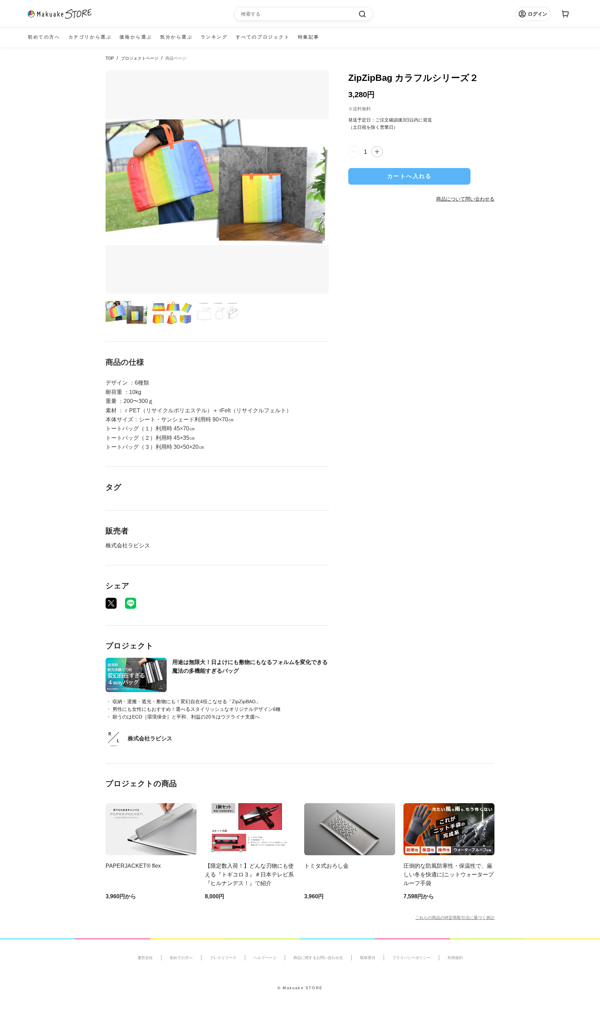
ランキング (214, 37)
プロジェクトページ (139, 58)
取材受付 (367, 958)
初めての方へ (44, 37)
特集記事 (308, 37)
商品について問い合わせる (465, 198)
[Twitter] (111, 603)
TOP (110, 58)
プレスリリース (223, 958)
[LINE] (130, 603)
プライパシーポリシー (411, 958)
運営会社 (145, 958)
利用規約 (455, 958)
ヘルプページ (264, 958)
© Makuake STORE (300, 988)
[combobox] (300, 14)
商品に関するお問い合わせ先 (318, 958)
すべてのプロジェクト (263, 37)
